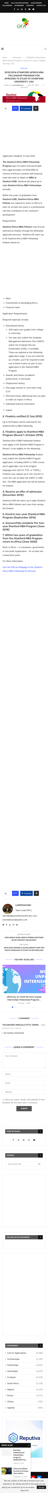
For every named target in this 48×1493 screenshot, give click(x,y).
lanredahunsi (17, 85)
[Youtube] (29, 9)
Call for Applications (19, 3)
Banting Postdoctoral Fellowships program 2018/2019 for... (20, 1455)
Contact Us (41, 5)
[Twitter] (18, 9)
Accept (41, 1487)
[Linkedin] (22, 9)
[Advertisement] (24, 36)
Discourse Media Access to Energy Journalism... (20, 1471)
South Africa (25, 1383)
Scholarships (36, 3)
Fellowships (7, 5)
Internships (19, 5)
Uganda (25, 1408)
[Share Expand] (35, 108)
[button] (5, 986)
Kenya (25, 1395)
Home (6, 3)
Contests (30, 5)
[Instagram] (25, 9)
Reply (43, 1025)
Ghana (25, 1401)
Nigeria (25, 1389)
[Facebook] (14, 9)
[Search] (45, 49)
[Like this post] (16, 108)
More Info (25, 1490)
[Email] (33, 9)
